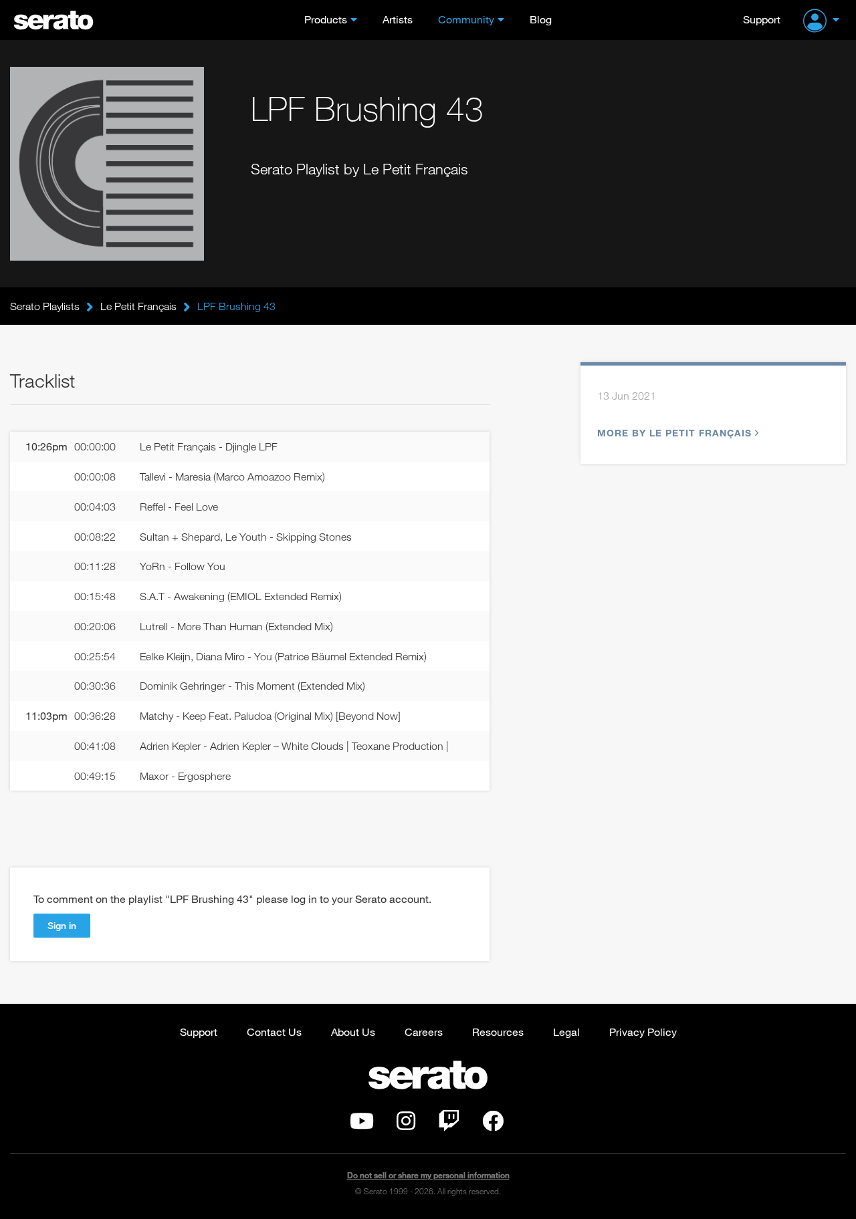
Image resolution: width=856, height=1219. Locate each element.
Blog (541, 19)
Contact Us (274, 1031)
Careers (424, 1031)
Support (761, 19)
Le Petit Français (138, 306)
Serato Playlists (45, 306)
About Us (353, 1031)
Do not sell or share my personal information (428, 1175)
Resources (498, 1031)
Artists (398, 19)
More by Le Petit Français (674, 432)
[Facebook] (493, 1125)
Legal (566, 1031)
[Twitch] (448, 1125)
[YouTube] (362, 1125)
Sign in (61, 925)
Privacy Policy (643, 1031)
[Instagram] (406, 1125)
